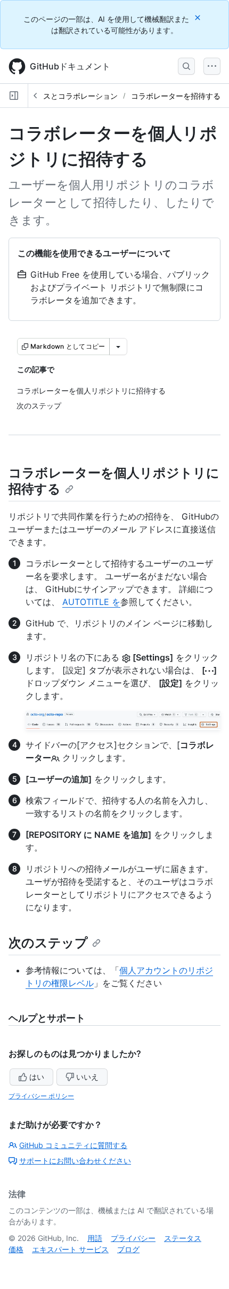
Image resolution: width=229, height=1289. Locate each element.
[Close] (198, 17)
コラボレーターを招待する (175, 95)
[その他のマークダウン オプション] (118, 346)
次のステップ (48, 942)
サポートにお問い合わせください (75, 1160)
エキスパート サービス (70, 1249)
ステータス (182, 1238)
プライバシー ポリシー (41, 1096)
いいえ (87, 1076)
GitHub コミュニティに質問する (73, 1145)
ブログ (128, 1249)
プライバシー (133, 1238)
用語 (94, 1238)
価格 (16, 1249)
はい (36, 1076)
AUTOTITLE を (91, 601)
